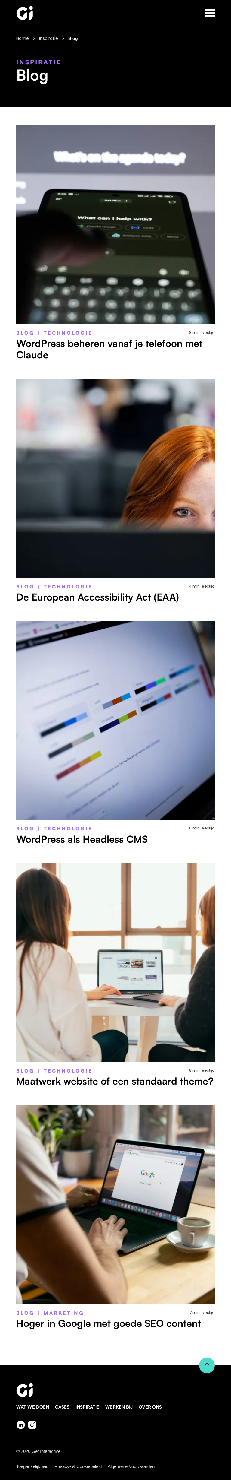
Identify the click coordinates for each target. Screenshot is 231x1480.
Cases (62, 1407)
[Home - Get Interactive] (24, 13)
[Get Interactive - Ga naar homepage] (115, 1390)
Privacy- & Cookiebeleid (78, 1466)
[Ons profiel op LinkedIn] (20, 1424)
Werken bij (119, 1407)
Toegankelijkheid (32, 1466)
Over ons (150, 1407)
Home (22, 38)
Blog (73, 38)
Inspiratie (48, 38)
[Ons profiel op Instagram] (32, 1424)
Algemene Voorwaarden (131, 1466)
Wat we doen (32, 1407)
